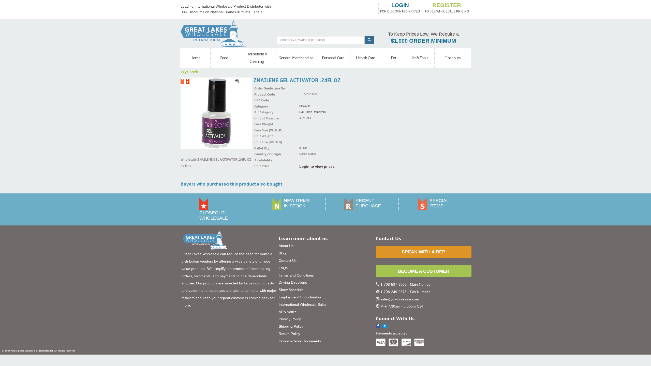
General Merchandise (295, 57)
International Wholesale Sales (303, 304)
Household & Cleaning (256, 58)
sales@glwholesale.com (399, 299)
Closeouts (453, 57)
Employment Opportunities (300, 297)
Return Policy (289, 334)
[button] (384, 326)
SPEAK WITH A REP (423, 251)
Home (195, 57)
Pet (393, 57)
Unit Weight (260, 136)
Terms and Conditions (296, 275)
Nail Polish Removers (312, 111)
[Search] (369, 40)
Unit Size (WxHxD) (260, 142)
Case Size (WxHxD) (260, 130)
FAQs (283, 268)
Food (224, 57)
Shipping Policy (291, 326)
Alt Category (260, 112)
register (446, 5)
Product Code (260, 95)
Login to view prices (317, 166)
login (400, 5)
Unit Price (260, 166)
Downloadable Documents (300, 341)
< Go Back (189, 71)
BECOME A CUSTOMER (423, 271)
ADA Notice (288, 312)
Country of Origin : (260, 154)
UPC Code (260, 100)
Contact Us (288, 260)
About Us (286, 246)
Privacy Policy (290, 319)
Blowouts (304, 106)
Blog (282, 253)
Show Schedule (291, 290)
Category (260, 106)
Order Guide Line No (260, 88)
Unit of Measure (260, 118)
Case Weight (260, 124)
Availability (260, 160)
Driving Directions (293, 282)
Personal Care (333, 57)
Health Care (365, 57)
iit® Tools (420, 57)
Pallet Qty (260, 148)
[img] (216, 113)
